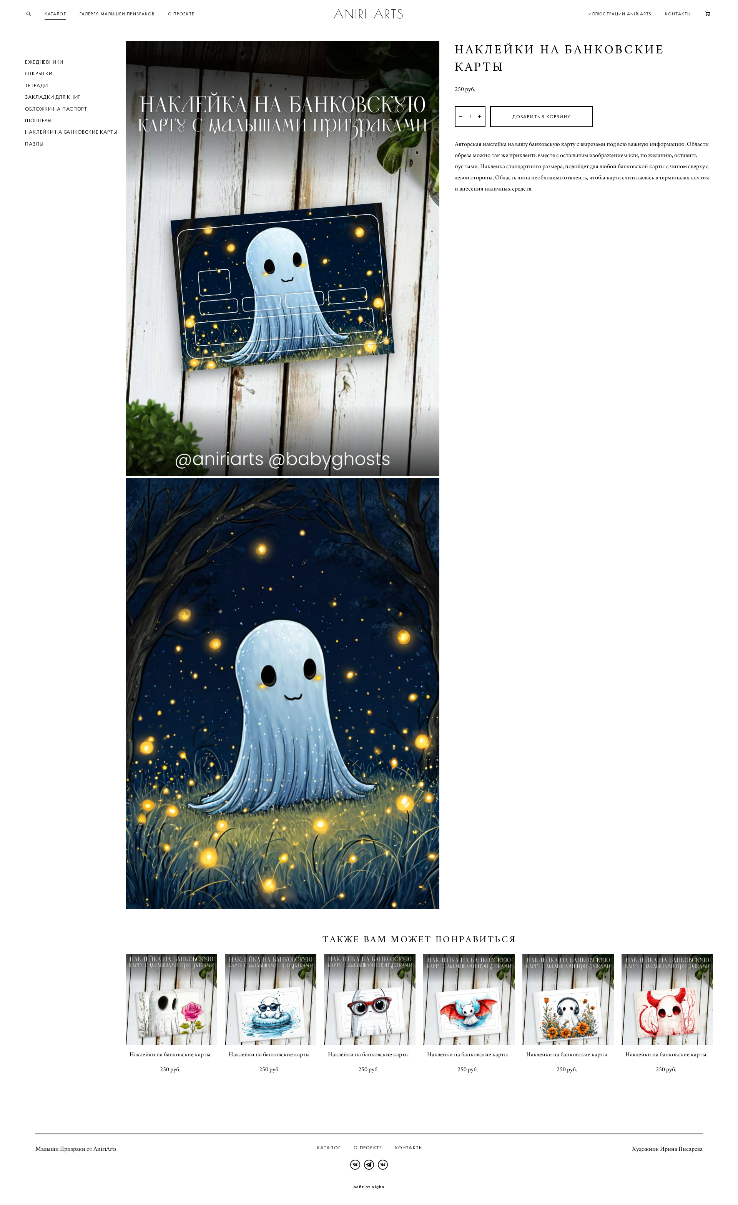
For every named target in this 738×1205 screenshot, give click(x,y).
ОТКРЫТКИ (38, 73)
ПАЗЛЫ (34, 144)
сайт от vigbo (369, 1187)
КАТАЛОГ (55, 14)
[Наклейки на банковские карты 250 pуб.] (171, 999)
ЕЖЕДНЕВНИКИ (44, 62)
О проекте (368, 1147)
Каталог (329, 1147)
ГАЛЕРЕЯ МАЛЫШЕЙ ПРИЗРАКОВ (117, 14)
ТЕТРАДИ (36, 85)
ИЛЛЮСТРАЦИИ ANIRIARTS (620, 14)
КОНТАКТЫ (678, 14)
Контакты (409, 1147)
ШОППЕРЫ (38, 120)
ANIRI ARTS (369, 14)
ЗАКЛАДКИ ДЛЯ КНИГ (52, 97)
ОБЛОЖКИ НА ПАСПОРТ (56, 109)
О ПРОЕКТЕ (181, 14)
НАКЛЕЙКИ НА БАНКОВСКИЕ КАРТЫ (71, 132)
